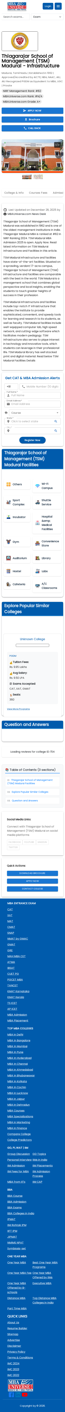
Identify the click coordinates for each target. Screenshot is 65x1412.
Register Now (32, 440)
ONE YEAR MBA (16, 1256)
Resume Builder (17, 1328)
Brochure (34, 119)
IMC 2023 (13, 1369)
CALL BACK (34, 128)
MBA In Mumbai (17, 1046)
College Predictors (19, 1140)
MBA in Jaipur (16, 1099)
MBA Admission (17, 1015)
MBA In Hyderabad (19, 1058)
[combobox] (35, 412)
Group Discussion (18, 1154)
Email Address (14, 400)
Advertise (13, 1340)
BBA (9, 1190)
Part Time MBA (17, 1308)
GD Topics (39, 1154)
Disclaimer (14, 1346)
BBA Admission (16, 1202)
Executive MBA (42, 1283)
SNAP (10, 933)
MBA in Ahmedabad (20, 1070)
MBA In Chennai (17, 1064)
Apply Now (32, 881)
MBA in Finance (17, 1128)
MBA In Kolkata (17, 1081)
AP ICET (12, 1009)
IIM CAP (37, 1182)
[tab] (14, 193)
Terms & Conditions (20, 1358)
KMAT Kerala (15, 997)
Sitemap (12, 1334)
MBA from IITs (16, 1182)
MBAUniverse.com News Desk (27, 214)
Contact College (32, 888)
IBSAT (11, 968)
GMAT (11, 944)
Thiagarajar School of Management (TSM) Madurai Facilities (30, 781)
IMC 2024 (13, 1363)
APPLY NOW (35, 110)
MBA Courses (15, 1111)
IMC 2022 (13, 1375)
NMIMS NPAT (15, 1243)
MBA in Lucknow (17, 1093)
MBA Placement (17, 1020)
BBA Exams (14, 1207)
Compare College (19, 1134)
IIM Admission (16, 1166)
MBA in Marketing (18, 1122)
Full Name (12, 392)
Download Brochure (32, 873)
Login (48, 6)
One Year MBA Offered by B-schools (16, 1287)
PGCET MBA (15, 980)
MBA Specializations (20, 1116)
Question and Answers (22, 800)
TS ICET (12, 1003)
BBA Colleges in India (20, 1213)
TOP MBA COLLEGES (20, 1028)
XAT (9, 915)
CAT (10, 909)
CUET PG (13, 974)
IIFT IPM (12, 1231)
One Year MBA (16, 1262)
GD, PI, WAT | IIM (17, 1148)
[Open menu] (58, 6)
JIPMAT (12, 1237)
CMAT (11, 927)
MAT (10, 921)
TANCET (12, 985)
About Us (13, 1322)
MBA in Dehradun (18, 1105)
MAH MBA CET (16, 956)
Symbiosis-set (16, 1248)
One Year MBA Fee (19, 1273)
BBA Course (14, 1196)
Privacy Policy (16, 1352)
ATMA (11, 962)
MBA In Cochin (16, 1087)
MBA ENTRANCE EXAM (21, 903)
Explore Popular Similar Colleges (27, 792)
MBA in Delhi (15, 1035)
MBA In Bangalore (18, 1040)
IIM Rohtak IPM (16, 1225)
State (10, 418)
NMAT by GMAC (17, 939)
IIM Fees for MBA (18, 1171)
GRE (10, 950)
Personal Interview (19, 1160)
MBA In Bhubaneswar (21, 1075)
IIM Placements (42, 1166)
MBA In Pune (15, 1052)
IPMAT (11, 1219)
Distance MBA (16, 1298)
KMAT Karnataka (18, 991)
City (9, 427)
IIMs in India (39, 1160)
